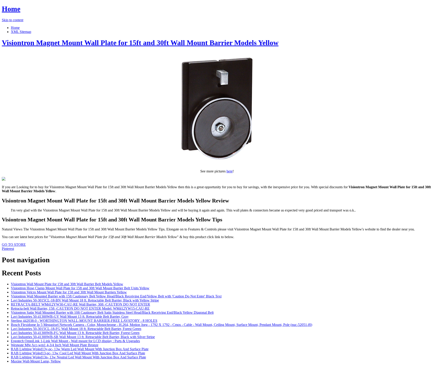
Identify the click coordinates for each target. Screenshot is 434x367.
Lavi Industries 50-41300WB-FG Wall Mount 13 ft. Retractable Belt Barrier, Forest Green (75, 333)
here (229, 171)
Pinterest (8, 249)
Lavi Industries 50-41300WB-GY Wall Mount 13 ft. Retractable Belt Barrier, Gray (70, 316)
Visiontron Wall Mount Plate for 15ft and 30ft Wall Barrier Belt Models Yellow (67, 284)
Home (11, 9)
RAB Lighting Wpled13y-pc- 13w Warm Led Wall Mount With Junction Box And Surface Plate (80, 349)
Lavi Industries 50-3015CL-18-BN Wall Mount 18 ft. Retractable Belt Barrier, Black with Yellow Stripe (85, 300)
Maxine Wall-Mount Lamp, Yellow (36, 361)
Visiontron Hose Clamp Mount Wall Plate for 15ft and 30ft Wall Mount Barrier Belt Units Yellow (80, 288)
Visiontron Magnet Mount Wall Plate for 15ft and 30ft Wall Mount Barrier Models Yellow (140, 43)
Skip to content (12, 20)
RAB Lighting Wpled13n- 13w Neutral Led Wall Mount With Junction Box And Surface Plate (78, 357)
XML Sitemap (21, 32)
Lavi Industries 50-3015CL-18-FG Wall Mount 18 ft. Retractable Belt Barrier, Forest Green (76, 329)
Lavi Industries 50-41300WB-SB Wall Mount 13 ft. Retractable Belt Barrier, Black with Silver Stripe (83, 337)
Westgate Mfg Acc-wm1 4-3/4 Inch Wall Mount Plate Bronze (54, 345)
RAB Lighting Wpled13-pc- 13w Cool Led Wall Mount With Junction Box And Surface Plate (78, 353)
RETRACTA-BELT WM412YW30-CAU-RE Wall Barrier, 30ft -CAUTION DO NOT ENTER (80, 304)
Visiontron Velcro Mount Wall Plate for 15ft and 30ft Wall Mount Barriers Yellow (69, 292)
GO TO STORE (14, 244)
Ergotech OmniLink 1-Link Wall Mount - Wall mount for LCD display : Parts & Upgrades (75, 341)
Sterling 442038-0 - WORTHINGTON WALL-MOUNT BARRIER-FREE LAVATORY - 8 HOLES (84, 321)
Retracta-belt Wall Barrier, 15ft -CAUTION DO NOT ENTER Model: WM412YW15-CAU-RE (80, 308)
